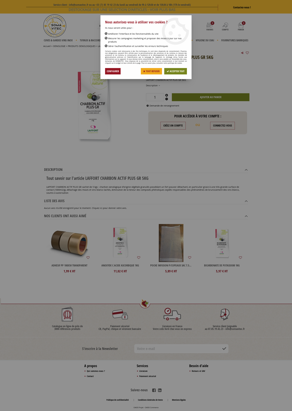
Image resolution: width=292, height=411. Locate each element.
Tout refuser (152, 71)
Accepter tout (176, 71)
